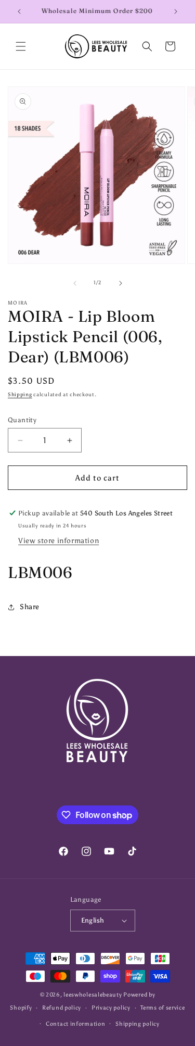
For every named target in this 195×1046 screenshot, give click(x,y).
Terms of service (162, 1007)
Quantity (22, 420)
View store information (58, 540)
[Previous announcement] (19, 11)
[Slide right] (120, 283)
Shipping (20, 395)
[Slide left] (74, 283)
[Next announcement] (175, 11)
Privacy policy (111, 1007)
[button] (20, 46)
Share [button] (30, 606)
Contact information (75, 1023)
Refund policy (61, 1007)
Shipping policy (137, 1023)
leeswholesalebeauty (92, 994)
